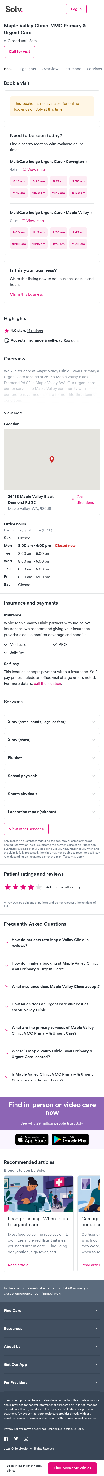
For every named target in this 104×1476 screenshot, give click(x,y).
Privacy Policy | (13, 1429)
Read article (18, 1265)
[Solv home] (14, 9)
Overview (50, 68)
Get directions (85, 499)
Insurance (72, 68)
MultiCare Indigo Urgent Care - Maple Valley (49, 212)
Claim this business (26, 294)
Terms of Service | (35, 1429)
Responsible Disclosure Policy (65, 1429)
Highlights (27, 68)
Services (94, 68)
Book (8, 68)
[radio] (19, 181)
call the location (47, 683)
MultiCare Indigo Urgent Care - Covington (47, 161)
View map (36, 169)
